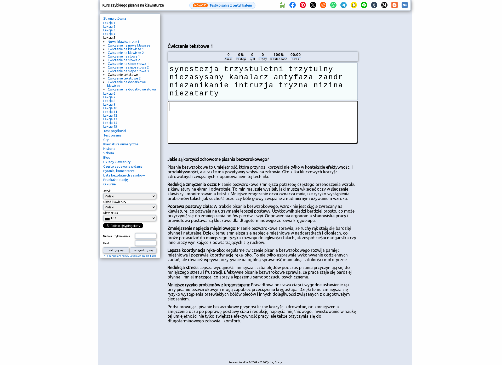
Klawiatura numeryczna (121, 144)
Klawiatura (110, 212)
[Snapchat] (354, 5)
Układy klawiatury (116, 162)
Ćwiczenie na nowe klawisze (129, 45)
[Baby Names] (282, 5)
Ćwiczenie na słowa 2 (124, 60)
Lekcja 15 (110, 126)
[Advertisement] (263, 26)
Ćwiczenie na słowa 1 (124, 56)
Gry (106, 139)
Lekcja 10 (110, 108)
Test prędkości (114, 131)
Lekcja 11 (110, 111)
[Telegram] (343, 5)
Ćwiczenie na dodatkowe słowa (132, 89)
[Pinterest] (303, 5)
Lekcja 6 (109, 93)
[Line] (364, 5)
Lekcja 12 (110, 115)
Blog (106, 157)
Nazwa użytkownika (116, 236)
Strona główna (114, 18)
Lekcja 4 (109, 34)
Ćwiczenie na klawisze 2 (126, 52)
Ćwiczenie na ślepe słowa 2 (128, 67)
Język (107, 190)
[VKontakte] (405, 5)
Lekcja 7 (109, 97)
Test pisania (112, 135)
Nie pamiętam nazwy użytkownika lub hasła (130, 255)
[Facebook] (292, 5)
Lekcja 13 (110, 119)
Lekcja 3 (109, 30)
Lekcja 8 (109, 100)
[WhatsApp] (333, 5)
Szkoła (108, 153)
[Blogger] (394, 5)
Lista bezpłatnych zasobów (124, 175)
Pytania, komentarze (119, 171)
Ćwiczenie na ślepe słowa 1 (128, 63)
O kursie (109, 184)
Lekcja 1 (109, 23)
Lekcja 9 (109, 104)
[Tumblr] (374, 5)
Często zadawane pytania (122, 166)
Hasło (107, 243)
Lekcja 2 (109, 26)
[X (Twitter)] (313, 5)
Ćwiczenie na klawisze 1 (126, 49)
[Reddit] (323, 5)
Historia (109, 148)
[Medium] (384, 5)
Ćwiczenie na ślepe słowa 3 (128, 71)
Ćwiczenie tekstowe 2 (124, 78)
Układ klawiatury (114, 201)
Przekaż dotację (115, 179)
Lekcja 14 (110, 122)
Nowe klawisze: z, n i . (124, 41)
